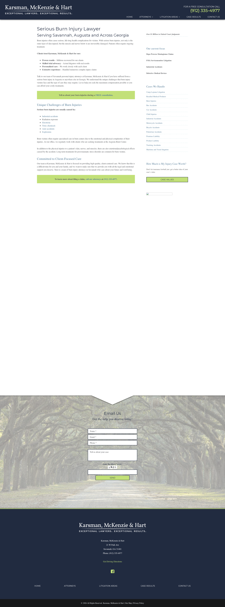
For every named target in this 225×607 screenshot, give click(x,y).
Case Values (167, 179)
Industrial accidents (50, 116)
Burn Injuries (151, 101)
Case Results (148, 586)
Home (37, 586)
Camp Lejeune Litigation (155, 92)
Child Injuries (151, 114)
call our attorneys (93, 179)
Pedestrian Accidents (154, 132)
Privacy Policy (138, 603)
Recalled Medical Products (156, 96)
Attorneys (70, 586)
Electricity (46, 122)
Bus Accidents (151, 105)
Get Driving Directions (112, 561)
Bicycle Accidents (153, 127)
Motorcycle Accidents (154, 123)
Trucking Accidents (153, 145)
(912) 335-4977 (205, 10)
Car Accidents (151, 109)
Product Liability (152, 140)
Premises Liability (153, 136)
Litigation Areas (108, 586)
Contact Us (184, 586)
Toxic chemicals (48, 125)
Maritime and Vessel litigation (157, 149)
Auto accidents (48, 128)
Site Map (128, 603)
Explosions (46, 131)
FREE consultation (104, 95)
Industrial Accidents (153, 118)
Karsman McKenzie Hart (38, 9)
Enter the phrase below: (112, 464)
